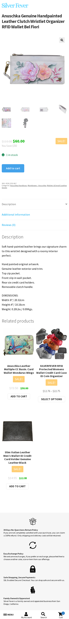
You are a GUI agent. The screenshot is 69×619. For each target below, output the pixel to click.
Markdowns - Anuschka (37, 185)
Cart (61, 615)
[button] (62, 40)
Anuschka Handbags (18, 185)
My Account (26, 617)
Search (44, 617)
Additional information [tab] (16, 214)
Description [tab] (9, 204)
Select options (51, 399)
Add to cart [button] (19, 396)
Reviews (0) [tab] (8, 225)
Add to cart (13, 168)
